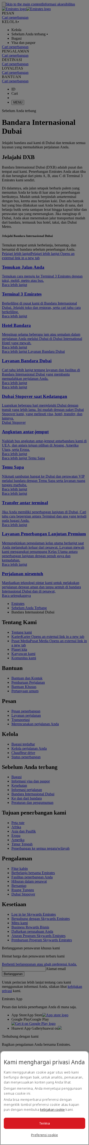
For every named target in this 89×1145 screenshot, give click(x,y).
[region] (44, 1098)
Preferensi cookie (44, 1135)
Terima (44, 1123)
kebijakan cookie (52, 1109)
